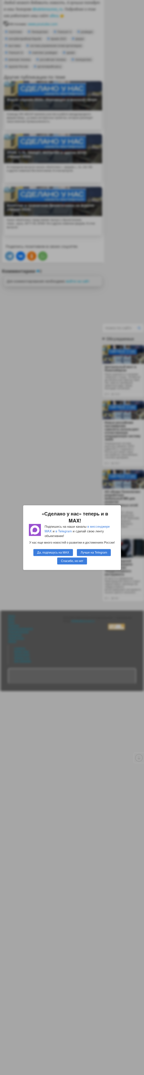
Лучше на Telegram (94, 552)
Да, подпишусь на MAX (53, 552)
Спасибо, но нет (72, 560)
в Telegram (64, 531)
